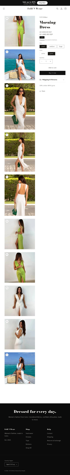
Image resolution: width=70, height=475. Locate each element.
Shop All (28, 448)
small (43, 46)
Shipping (42, 40)
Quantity (42, 57)
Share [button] (43, 91)
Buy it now (52, 73)
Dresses (28, 437)
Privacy (49, 444)
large (60, 46)
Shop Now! (42, 3)
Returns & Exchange (54, 440)
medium (52, 46)
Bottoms (28, 444)
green (51, 53)
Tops (27, 440)
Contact (49, 433)
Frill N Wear (12, 470)
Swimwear (29, 433)
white (44, 54)
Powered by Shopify (20, 470)
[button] (4, 9)
